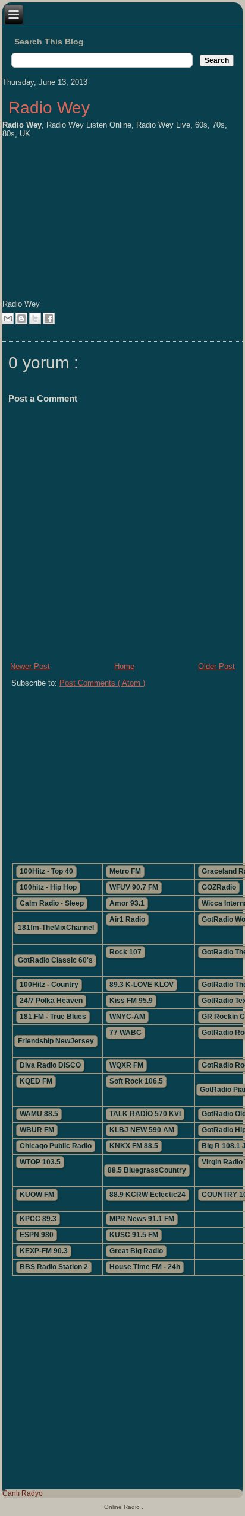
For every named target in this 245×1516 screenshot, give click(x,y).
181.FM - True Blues (53, 1016)
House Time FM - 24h (144, 1267)
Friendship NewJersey (56, 1041)
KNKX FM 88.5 (133, 1146)
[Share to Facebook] (49, 318)
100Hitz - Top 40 (46, 871)
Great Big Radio (136, 1251)
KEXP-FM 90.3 (44, 1251)
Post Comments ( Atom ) (102, 683)
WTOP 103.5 (40, 1162)
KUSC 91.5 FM (133, 1235)
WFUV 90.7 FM (133, 887)
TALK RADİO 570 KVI (145, 1114)
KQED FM (36, 1081)
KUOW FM (37, 1194)
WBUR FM (37, 1130)
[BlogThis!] (21, 318)
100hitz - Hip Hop (48, 887)
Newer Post (30, 666)
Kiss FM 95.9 (131, 1000)
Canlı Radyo (22, 1493)
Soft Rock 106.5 (136, 1081)
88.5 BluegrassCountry (147, 1170)
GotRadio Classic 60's (55, 960)
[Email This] (8, 318)
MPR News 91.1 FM (141, 1219)
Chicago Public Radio (56, 1146)
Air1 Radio (127, 919)
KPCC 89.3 (38, 1219)
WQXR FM (126, 1065)
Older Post (216, 666)
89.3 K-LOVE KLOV (141, 984)
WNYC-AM (127, 1016)
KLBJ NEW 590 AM (141, 1130)
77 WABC (125, 1032)
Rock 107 (125, 952)
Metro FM (125, 871)
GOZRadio (219, 887)
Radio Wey (49, 107)
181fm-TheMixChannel (56, 927)
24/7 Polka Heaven (51, 1000)
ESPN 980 (37, 1235)
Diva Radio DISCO (50, 1065)
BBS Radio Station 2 (54, 1267)
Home (124, 666)
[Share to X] (35, 318)
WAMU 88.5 (39, 1114)
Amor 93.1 (127, 903)
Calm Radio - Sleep (52, 903)
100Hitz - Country (49, 984)
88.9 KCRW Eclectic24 (147, 1194)
